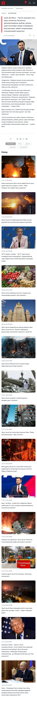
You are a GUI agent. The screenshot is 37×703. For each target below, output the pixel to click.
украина (27, 143)
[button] (8, 8)
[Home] (3, 3)
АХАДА (4, 13)
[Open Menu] (33, 3)
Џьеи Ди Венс (23, 147)
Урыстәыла (13, 147)
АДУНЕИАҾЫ (10, 143)
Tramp (19, 143)
